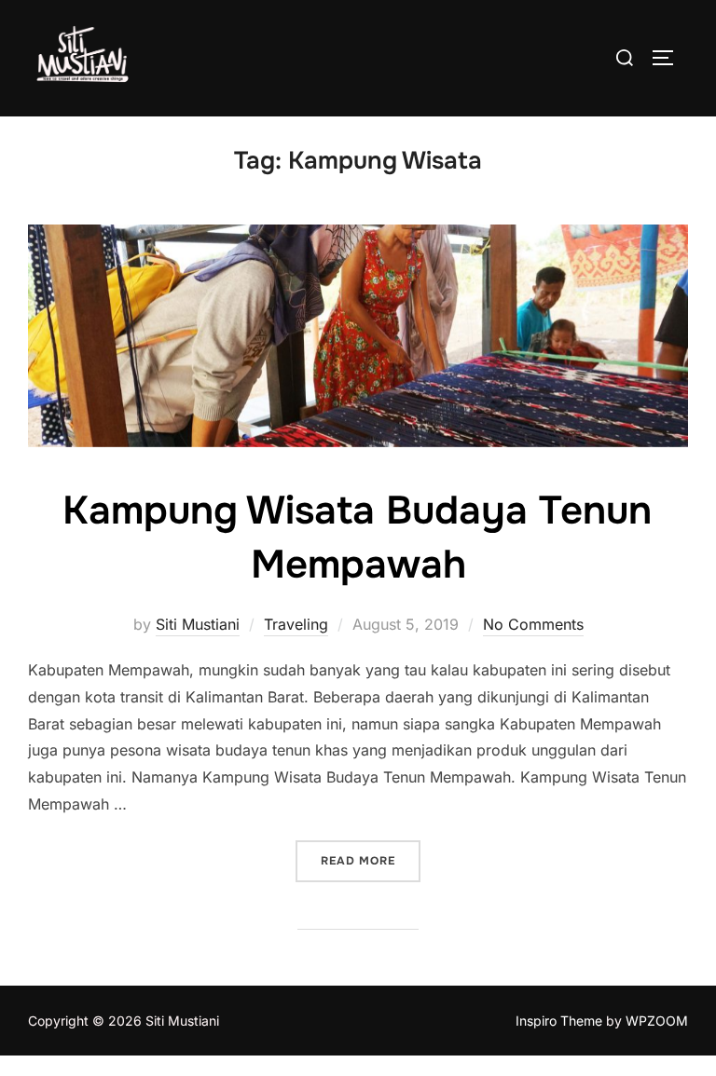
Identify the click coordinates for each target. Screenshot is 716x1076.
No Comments (533, 624)
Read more (370, 860)
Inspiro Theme (559, 1020)
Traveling (296, 624)
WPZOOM (657, 1020)
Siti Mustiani (198, 624)
